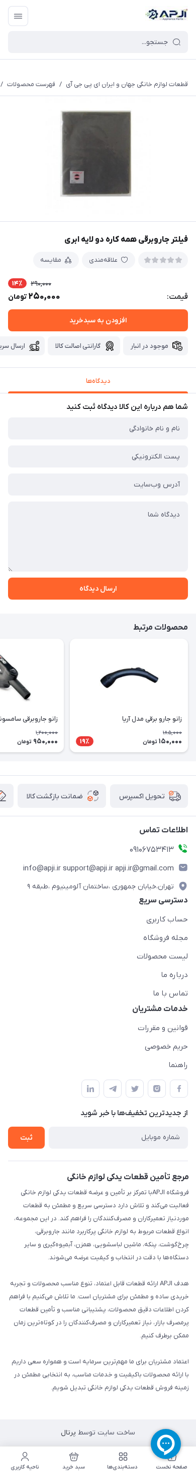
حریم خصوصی (166, 1047)
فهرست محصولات (31, 84)
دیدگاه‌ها (98, 381)
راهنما (178, 1065)
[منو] (18, 16)
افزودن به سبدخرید (98, 320)
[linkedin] (90, 1089)
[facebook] (179, 1089)
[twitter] (135, 1089)
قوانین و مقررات (163, 1028)
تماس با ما (170, 994)
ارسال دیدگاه (98, 589)
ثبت (26, 1138)
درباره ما (174, 975)
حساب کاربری (167, 919)
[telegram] (113, 1089)
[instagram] (157, 1089)
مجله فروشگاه (165, 938)
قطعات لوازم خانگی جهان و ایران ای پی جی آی (127, 84)
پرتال (68, 1432)
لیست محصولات (162, 956)
